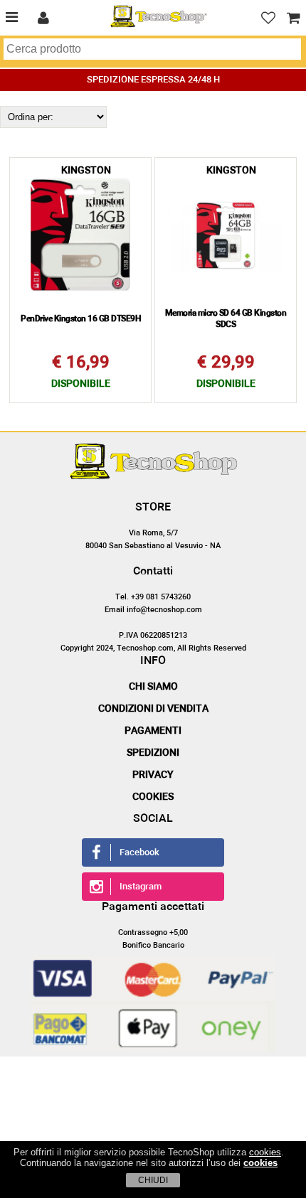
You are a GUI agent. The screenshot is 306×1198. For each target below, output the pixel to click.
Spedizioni (153, 753)
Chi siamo (153, 687)
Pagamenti (153, 731)
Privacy (153, 775)
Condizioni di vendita (153, 709)
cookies (265, 1152)
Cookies (153, 797)
